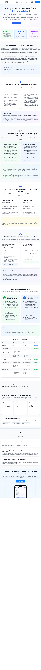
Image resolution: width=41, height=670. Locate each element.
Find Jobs (17, 2)
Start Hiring (25, 22)
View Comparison (16, 22)
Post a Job (32, 2)
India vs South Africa (5, 386)
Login (29, 2)
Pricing (25, 2)
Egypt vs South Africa (14, 386)
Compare (21, 2)
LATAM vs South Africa (24, 386)
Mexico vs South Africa (26, 423)
